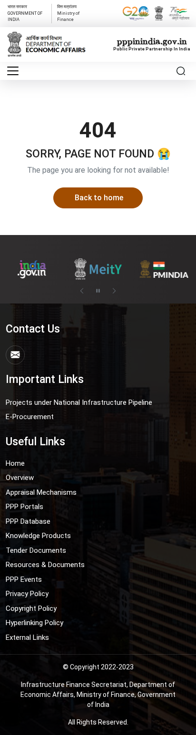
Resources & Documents (45, 564)
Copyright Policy (31, 608)
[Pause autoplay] (98, 291)
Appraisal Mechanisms (41, 492)
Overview (20, 477)
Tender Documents (36, 550)
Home (15, 463)
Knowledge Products (38, 535)
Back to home (99, 197)
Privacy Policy (27, 593)
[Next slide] (114, 291)
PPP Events (24, 579)
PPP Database (28, 521)
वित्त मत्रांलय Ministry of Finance (68, 13)
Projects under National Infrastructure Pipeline (79, 402)
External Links (27, 637)
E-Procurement (30, 416)
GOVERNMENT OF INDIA (25, 13)
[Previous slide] (82, 291)
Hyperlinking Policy (34, 622)
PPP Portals (24, 506)
